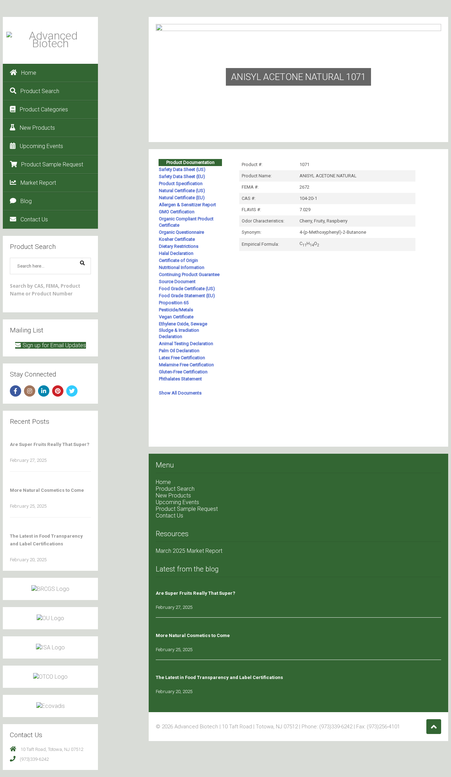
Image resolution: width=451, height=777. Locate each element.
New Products (37, 127)
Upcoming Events (41, 146)
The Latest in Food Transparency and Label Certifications (219, 677)
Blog (26, 201)
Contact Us (34, 219)
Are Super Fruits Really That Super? (49, 444)
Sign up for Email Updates (54, 345)
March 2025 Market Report (189, 550)
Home (28, 72)
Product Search (39, 91)
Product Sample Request (52, 164)
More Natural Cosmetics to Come (47, 490)
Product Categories (44, 109)
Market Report (38, 182)
